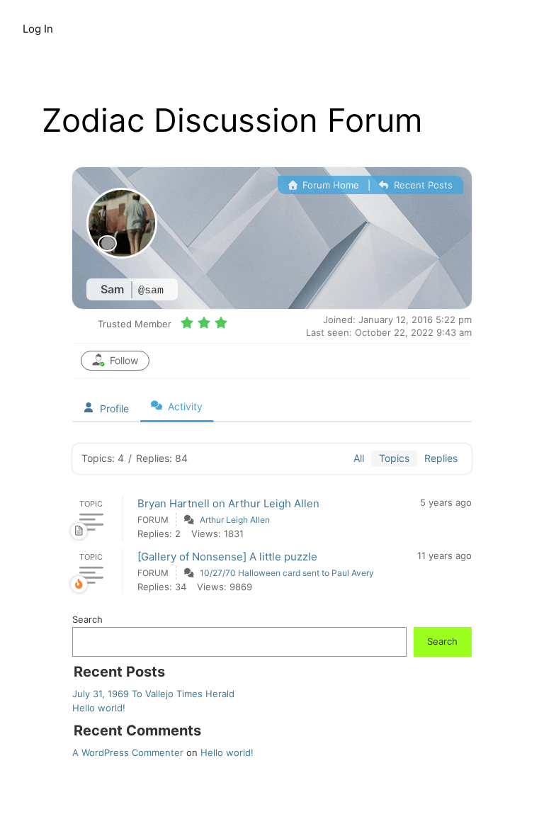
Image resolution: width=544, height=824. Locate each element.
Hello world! (98, 707)
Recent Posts (421, 185)
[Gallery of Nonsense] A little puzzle (227, 556)
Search (87, 619)
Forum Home (329, 185)
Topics (394, 458)
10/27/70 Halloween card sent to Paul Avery (287, 573)
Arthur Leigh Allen (235, 519)
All (358, 458)
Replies (441, 458)
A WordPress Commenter (127, 752)
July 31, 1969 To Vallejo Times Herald (153, 693)
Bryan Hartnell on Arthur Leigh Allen (228, 503)
